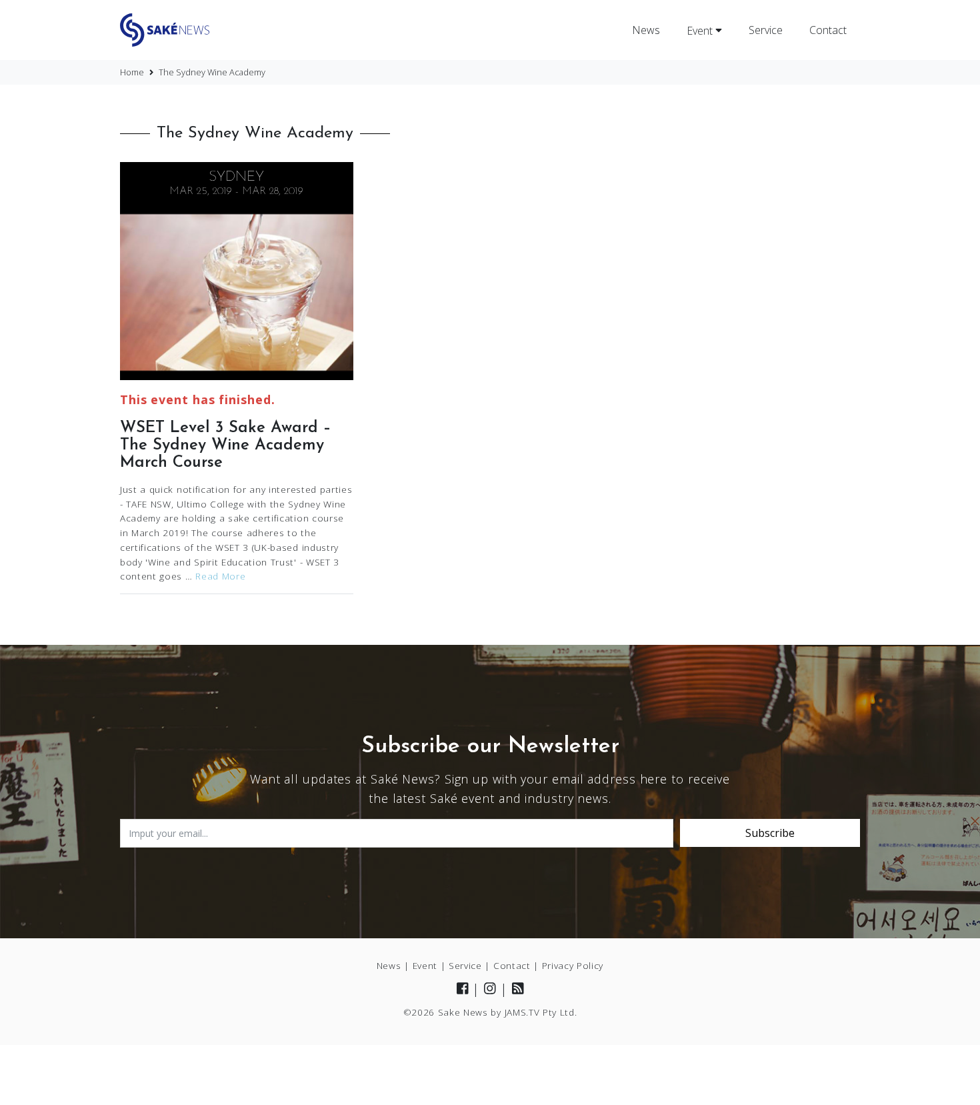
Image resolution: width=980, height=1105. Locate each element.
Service (766, 30)
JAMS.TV (522, 1012)
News (646, 30)
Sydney (236, 177)
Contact (828, 30)
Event (701, 30)
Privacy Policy (573, 965)
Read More (220, 576)
